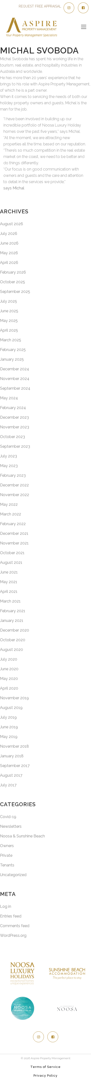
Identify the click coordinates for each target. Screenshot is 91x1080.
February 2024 (13, 407)
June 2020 (9, 669)
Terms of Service (45, 1067)
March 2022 (10, 514)
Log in (5, 906)
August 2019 (11, 707)
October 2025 (12, 282)
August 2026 (11, 224)
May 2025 (9, 320)
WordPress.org (13, 935)
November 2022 (14, 494)
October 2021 (12, 553)
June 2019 (9, 727)
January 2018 (12, 756)
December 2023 (14, 417)
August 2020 (11, 649)
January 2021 (11, 620)
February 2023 (13, 475)
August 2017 (11, 775)
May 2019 (8, 736)
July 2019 (8, 717)
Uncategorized (13, 874)
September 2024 (15, 388)
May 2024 (9, 398)
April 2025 (9, 330)
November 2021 (14, 543)
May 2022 (9, 504)
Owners (7, 845)
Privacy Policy (45, 1075)
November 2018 (14, 746)
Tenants (7, 865)
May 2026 (9, 253)
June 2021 (9, 572)
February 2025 (13, 349)
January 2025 (12, 359)
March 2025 (10, 340)
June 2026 (9, 243)
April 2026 (9, 262)
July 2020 (8, 659)
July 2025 (8, 301)
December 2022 (14, 485)
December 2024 (14, 369)
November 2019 (14, 698)
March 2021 (10, 601)
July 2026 (8, 233)
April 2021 (8, 591)
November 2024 (14, 378)
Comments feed (14, 926)
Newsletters (11, 826)
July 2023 (8, 456)
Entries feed (10, 916)
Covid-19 (8, 816)
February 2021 (12, 611)
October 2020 (12, 640)
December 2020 (14, 630)
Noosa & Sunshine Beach (22, 836)
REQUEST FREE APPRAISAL (40, 6)
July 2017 (8, 785)
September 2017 (15, 765)
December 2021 (14, 533)
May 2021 (8, 582)
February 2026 (13, 272)
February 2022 (13, 523)
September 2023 (15, 446)
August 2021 (11, 562)
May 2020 (9, 678)
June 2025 (9, 311)
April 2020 (9, 688)
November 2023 (14, 427)
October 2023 (12, 436)
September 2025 (15, 291)
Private (6, 855)
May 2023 (9, 465)
